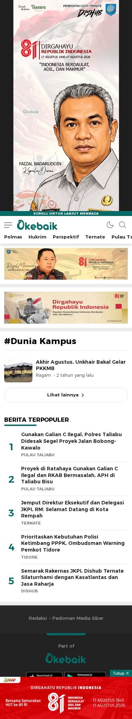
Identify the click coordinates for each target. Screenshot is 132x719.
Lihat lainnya (62, 394)
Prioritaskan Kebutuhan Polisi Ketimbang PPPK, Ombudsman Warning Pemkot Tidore (73, 543)
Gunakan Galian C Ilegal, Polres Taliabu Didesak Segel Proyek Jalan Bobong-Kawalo (71, 441)
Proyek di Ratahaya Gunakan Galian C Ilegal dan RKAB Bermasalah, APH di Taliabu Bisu (69, 475)
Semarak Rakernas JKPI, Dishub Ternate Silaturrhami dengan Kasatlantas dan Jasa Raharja (72, 577)
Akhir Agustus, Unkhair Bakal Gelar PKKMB (81, 365)
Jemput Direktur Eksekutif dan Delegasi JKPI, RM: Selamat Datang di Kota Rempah (72, 509)
